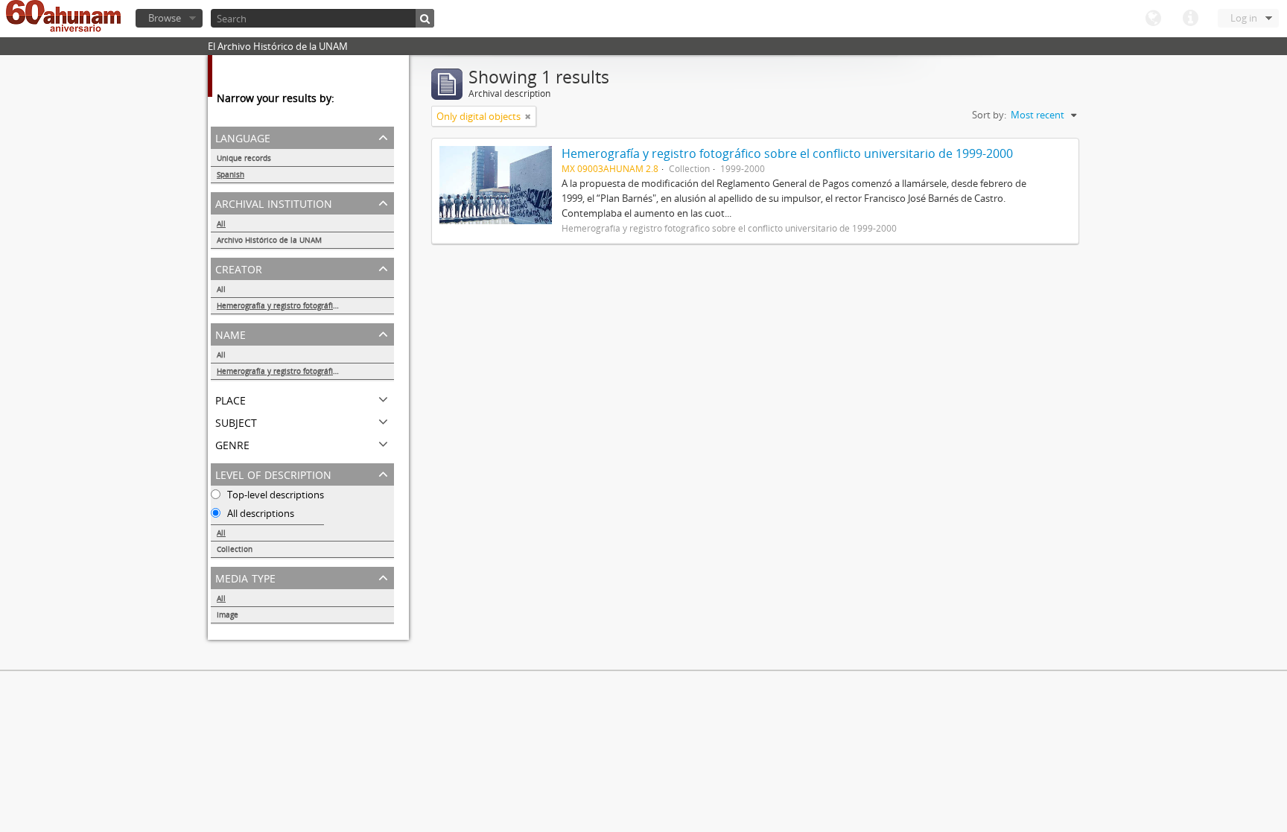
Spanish (230, 174)
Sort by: (989, 114)
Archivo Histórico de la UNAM (269, 240)
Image (227, 614)
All (221, 223)
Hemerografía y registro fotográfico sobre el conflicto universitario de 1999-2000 (305, 305)
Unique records (244, 158)
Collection (234, 549)
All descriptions (259, 513)
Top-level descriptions (274, 494)
